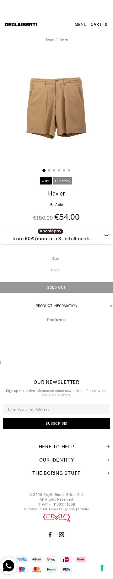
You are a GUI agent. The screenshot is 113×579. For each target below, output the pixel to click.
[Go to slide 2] (49, 170)
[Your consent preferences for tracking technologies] (102, 568)
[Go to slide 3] (54, 170)
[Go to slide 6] (69, 170)
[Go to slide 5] (64, 170)
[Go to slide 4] (59, 170)
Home (49, 39)
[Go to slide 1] (44, 170)
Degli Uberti (35, 24)
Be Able (56, 205)
